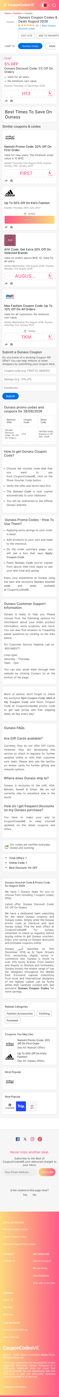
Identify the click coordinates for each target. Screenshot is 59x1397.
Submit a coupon (42, 1260)
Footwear (12, 1020)
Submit (10, 396)
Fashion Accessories (20, 1013)
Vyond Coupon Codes (15, 1236)
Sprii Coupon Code (33, 698)
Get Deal (29, 219)
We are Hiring (40, 1268)
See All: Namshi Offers (31, 1047)
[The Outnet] (32, 1106)
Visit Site (26, 35)
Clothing (44, 1013)
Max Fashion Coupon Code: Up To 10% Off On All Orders (28, 307)
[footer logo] (29, 1348)
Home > (8, 13)
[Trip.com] (21, 1106)
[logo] (21, 5)
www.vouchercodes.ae (15, 1329)
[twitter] (25, 1139)
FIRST (26, 173)
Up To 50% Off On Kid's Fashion (27, 203)
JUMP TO (9, 46)
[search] (54, 5)
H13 (26, 93)
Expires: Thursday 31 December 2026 (24, 85)
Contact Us (9, 1260)
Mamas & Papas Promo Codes (19, 1244)
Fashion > (18, 13)
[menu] (5, 5)
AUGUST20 (27, 276)
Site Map (8, 1307)
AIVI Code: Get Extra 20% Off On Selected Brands (27, 251)
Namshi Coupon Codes (15, 1229)
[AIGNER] (10, 1106)
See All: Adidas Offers (30, 1060)
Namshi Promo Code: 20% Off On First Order (33, 1043)
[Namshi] (10, 1082)
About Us (8, 1299)
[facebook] (17, 1139)
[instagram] (32, 1139)
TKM (26, 337)
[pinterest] (39, 1139)
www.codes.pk (11, 1337)
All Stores (8, 1314)
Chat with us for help (44, 1283)
